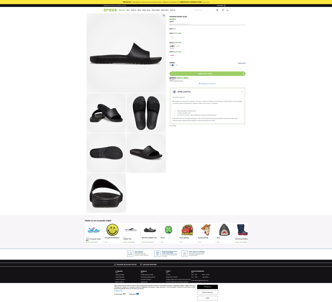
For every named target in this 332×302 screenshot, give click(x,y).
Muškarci (133, 10)
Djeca (139, 10)
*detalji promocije (206, 2)
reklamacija (144, 282)
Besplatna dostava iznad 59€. (112, 5)
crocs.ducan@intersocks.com (200, 280)
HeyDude (172, 10)
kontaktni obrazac (146, 279)
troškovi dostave (120, 279)
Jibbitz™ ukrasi (146, 10)
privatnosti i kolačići (171, 277)
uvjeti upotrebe (119, 274)
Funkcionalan (118, 294)
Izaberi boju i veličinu (205, 74)
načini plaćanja (119, 277)
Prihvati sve (207, 287)
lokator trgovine (150, 264)
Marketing (132, 294)
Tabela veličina (242, 63)
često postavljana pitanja (148, 277)
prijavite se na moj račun (127, 264)
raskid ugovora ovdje (147, 274)
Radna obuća (165, 10)
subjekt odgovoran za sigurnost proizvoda (178, 279)
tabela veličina (119, 282)
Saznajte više (118, 291)
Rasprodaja (122, 10)
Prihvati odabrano (207, 292)
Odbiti (207, 298)
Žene (128, 10)
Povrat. (124, 5)
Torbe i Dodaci (156, 10)
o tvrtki (168, 274)
